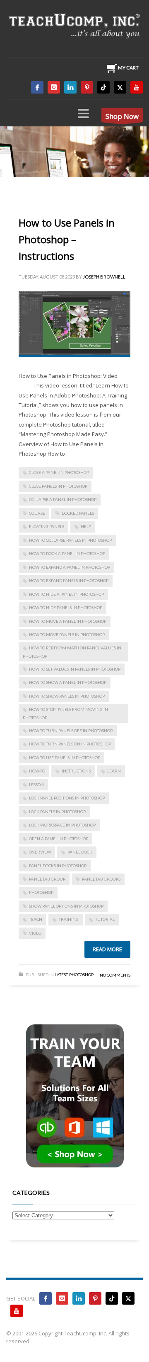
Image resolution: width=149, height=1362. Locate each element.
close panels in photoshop (58, 486)
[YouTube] (136, 87)
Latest (61, 974)
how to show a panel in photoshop (67, 682)
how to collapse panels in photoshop (70, 540)
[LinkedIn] (70, 87)
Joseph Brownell (104, 276)
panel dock (79, 851)
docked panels (78, 513)
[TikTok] (103, 87)
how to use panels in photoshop (64, 757)
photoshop (41, 892)
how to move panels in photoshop (67, 634)
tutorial (105, 919)
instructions (76, 770)
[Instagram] (54, 87)
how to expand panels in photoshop (68, 580)
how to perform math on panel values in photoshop (72, 651)
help (86, 526)
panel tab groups (101, 878)
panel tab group (47, 878)
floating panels (46, 526)
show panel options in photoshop (66, 905)
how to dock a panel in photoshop (67, 553)
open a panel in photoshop (58, 838)
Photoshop (81, 974)
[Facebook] (37, 87)
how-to (37, 770)
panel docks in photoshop (58, 865)
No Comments (115, 974)
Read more (107, 949)
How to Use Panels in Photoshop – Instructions (67, 239)
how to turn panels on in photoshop (70, 743)
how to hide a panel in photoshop (66, 594)
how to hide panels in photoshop (65, 607)
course (37, 513)
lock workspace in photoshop (62, 824)
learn (114, 770)
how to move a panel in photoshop (67, 621)
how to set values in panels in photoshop (74, 668)
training (69, 919)
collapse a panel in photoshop (62, 499)
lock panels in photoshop (57, 811)
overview (40, 851)
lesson (36, 784)
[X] (120, 87)
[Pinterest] (87, 87)
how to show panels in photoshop (67, 695)
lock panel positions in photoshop (67, 797)
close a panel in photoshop (59, 472)
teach (35, 919)
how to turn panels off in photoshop (71, 730)
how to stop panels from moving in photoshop (65, 713)
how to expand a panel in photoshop (69, 567)
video (35, 932)
